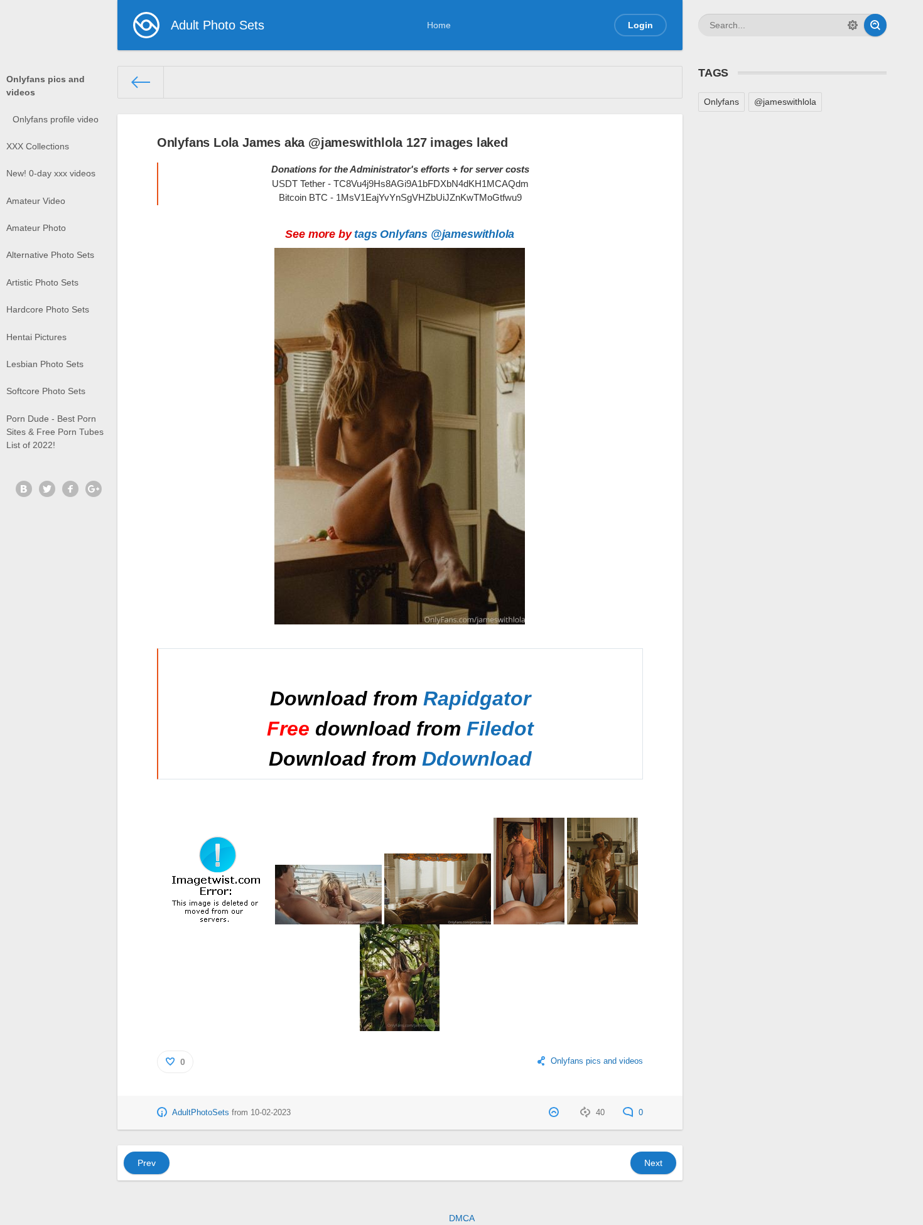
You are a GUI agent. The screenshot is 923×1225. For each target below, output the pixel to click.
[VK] (24, 489)
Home (439, 25)
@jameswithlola (472, 234)
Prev (147, 1163)
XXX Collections (37, 146)
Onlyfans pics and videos (45, 85)
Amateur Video (35, 201)
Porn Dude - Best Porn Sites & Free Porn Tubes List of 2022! (55, 432)
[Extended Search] (852, 25)
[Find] (875, 25)
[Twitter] (47, 489)
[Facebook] (70, 489)
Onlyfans (404, 234)
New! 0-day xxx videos (50, 173)
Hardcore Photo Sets (47, 309)
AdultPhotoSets (200, 1112)
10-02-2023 (271, 1112)
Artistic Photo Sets (42, 282)
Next (653, 1163)
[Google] (93, 489)
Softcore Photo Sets (45, 391)
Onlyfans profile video (56, 119)
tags (365, 234)
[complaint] (555, 1112)
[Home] (141, 82)
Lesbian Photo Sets (45, 364)
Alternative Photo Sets (50, 255)
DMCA (462, 1218)
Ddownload (477, 758)
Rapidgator (477, 698)
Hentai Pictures (36, 337)
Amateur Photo (36, 228)
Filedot (500, 728)
